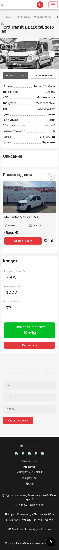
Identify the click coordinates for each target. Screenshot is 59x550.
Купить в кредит (23, 241)
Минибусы (29, 466)
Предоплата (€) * (12, 286)
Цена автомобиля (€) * (15, 271)
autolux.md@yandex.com (35, 529)
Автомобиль (23, 17)
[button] (52, 53)
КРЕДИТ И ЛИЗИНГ (30, 472)
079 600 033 (45, 520)
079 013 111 (37, 505)
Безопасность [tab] (43, 75)
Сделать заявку (18, 420)
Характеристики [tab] (15, 75)
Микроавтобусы (42, 17)
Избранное (29, 478)
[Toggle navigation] (53, 4)
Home (8, 17)
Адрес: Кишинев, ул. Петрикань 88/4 (31, 514)
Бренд (29, 483)
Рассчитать (29, 345)
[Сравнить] (52, 241)
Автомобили (30, 461)
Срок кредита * (11, 301)
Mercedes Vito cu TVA (21, 217)
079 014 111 (29, 520)
